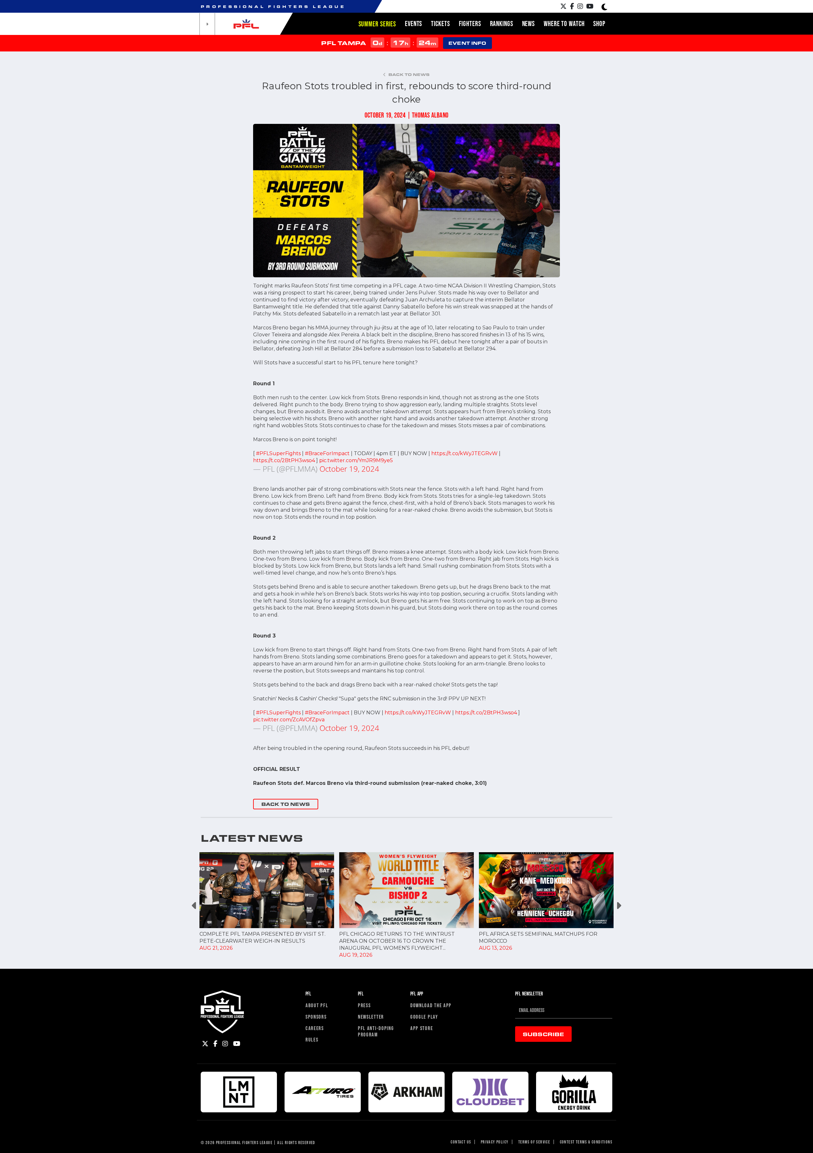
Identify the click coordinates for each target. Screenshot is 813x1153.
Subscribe (543, 1034)
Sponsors (316, 1017)
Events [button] (413, 23)
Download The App (431, 1005)
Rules (312, 1039)
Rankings (501, 23)
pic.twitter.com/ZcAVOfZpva (289, 720)
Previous (194, 905)
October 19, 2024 (349, 468)
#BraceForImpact (327, 453)
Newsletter (371, 1017)
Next (618, 905)
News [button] (528, 23)
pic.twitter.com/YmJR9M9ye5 (356, 460)
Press (364, 1005)
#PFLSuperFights (278, 453)
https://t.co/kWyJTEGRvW (464, 453)
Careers (315, 1028)
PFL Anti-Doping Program (376, 1031)
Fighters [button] (470, 23)
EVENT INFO (467, 43)
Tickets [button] (440, 23)
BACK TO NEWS (285, 804)
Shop (599, 23)
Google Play (424, 1017)
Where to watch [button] (564, 23)
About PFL (317, 1005)
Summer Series (377, 24)
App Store (421, 1028)
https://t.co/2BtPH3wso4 (284, 460)
